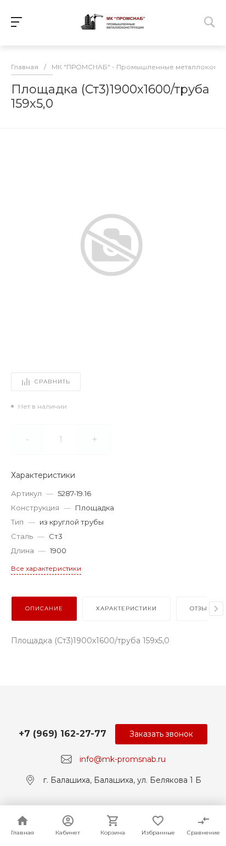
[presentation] (216, 609)
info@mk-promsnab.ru (123, 759)
